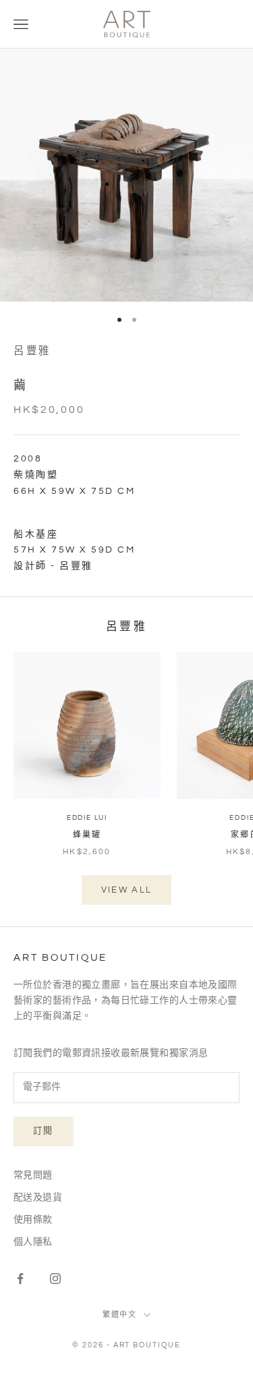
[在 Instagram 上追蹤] (55, 1278)
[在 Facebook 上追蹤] (20, 1278)
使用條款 (33, 1220)
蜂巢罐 (87, 835)
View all (126, 890)
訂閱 (43, 1131)
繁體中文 (120, 1314)
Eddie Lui (87, 817)
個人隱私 (33, 1242)
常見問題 (33, 1175)
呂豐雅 (32, 350)
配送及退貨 (37, 1197)
